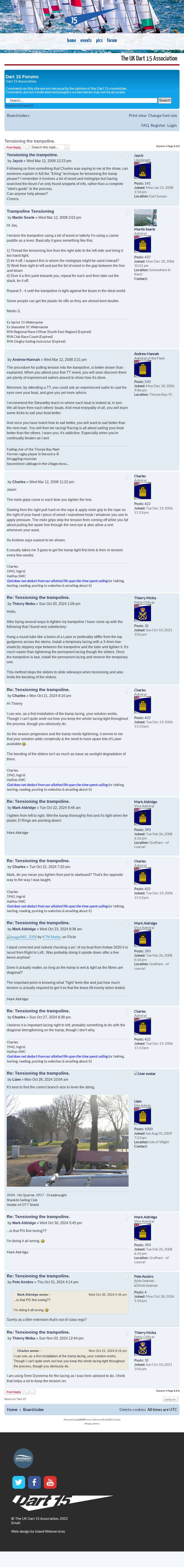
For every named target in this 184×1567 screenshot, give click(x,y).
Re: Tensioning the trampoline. (38, 597)
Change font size (162, 115)
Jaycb (138, 155)
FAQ (145, 125)
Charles (140, 476)
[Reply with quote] (127, 156)
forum (112, 40)
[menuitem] (132, 1409)
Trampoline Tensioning (30, 211)
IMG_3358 (28, 937)
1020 (149, 1129)
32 (147, 625)
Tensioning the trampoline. (29, 141)
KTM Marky (51, 937)
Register (158, 125)
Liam (138, 1101)
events (86, 40)
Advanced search (19, 105)
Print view (137, 115)
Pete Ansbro (143, 1276)
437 (148, 257)
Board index (17, 115)
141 (148, 183)
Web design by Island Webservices (38, 1531)
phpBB (79, 1419)
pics (99, 40)
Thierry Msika (145, 598)
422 (148, 503)
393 (148, 829)
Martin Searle (144, 229)
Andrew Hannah (146, 353)
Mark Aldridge (145, 801)
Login (172, 125)
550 (148, 381)
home (71, 40)
